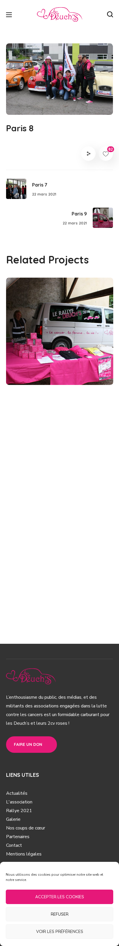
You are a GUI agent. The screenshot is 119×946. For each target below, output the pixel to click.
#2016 (27, 372)
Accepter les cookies (59, 896)
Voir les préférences (59, 931)
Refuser (59, 914)
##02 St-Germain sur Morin (54, 361)
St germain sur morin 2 (59, 351)
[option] (60, 336)
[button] (110, 14)
